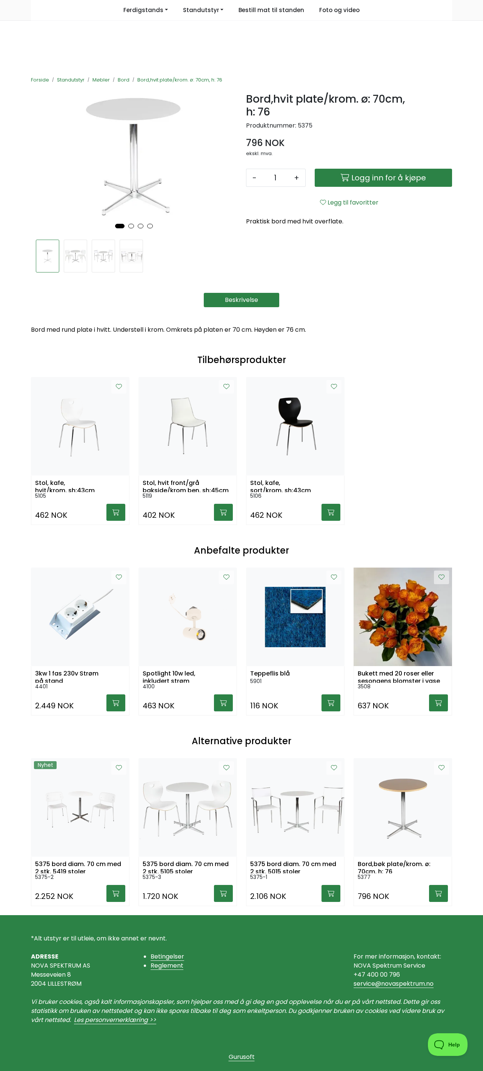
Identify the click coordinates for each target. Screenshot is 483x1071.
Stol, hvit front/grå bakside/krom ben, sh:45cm (186, 485)
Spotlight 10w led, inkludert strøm (169, 676)
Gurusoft (242, 1057)
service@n (369, 983)
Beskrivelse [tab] (241, 299)
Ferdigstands (143, 10)
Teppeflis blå (270, 673)
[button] (120, 226)
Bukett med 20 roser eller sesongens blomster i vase (399, 676)
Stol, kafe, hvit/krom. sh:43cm (65, 485)
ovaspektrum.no (409, 983)
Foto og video (339, 10)
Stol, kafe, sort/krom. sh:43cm (280, 485)
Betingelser (167, 956)
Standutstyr (201, 10)
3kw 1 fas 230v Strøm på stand (66, 676)
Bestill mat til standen (271, 10)
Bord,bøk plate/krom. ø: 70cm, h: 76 (394, 866)
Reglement (167, 965)
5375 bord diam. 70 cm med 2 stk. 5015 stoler (293, 866)
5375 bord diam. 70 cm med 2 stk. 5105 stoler (186, 866)
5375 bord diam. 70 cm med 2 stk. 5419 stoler (78, 866)
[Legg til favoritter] (118, 387)
